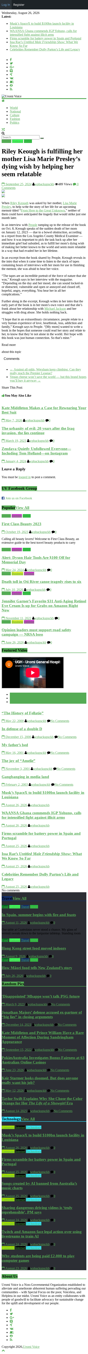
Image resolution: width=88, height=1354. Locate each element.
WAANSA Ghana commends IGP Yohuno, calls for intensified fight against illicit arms (43, 32)
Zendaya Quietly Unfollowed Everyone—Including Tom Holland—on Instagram (36, 451)
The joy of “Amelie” (18, 761)
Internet (20, 1127)
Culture (14, 115)
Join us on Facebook (19, 498)
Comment (19, 701)
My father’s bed (15, 745)
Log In (6, 4)
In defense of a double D (22, 729)
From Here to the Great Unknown (43, 210)
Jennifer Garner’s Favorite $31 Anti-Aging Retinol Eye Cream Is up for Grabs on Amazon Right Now (44, 605)
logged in (25, 477)
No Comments (59, 721)
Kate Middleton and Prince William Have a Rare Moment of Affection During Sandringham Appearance (43, 1037)
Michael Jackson (55, 308)
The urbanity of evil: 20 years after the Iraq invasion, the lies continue (38, 430)
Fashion (15, 119)
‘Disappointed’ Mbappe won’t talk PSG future (41, 996)
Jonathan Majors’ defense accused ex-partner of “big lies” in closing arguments (42, 1014)
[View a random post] (3, 129)
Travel (25, 906)
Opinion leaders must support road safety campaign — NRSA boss (36, 632)
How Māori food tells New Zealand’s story (37, 968)
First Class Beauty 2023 (21, 524)
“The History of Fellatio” (23, 713)
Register (18, 4)
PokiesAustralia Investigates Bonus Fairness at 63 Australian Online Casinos (43, 1060)
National (15, 111)
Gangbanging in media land (25, 777)
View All (22, 507)
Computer (8, 1127)
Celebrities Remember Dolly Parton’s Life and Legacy (45, 49)
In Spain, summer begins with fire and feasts (39, 915)
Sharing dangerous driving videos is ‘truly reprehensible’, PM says (37, 1209)
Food (5, 906)
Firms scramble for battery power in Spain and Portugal (45, 38)
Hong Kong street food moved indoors (34, 948)
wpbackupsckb (44, 184)
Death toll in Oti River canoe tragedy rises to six (41, 581)
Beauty (6, 516)
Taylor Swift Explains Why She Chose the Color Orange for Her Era (42, 1100)
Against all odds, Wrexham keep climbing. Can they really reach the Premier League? (45, 371)
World (14, 107)
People (32, 225)
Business (17, 573)
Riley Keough (19, 203)
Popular (18, 694)
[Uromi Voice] (3, 100)
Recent (17, 698)
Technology (33, 1127)
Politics (14, 122)
